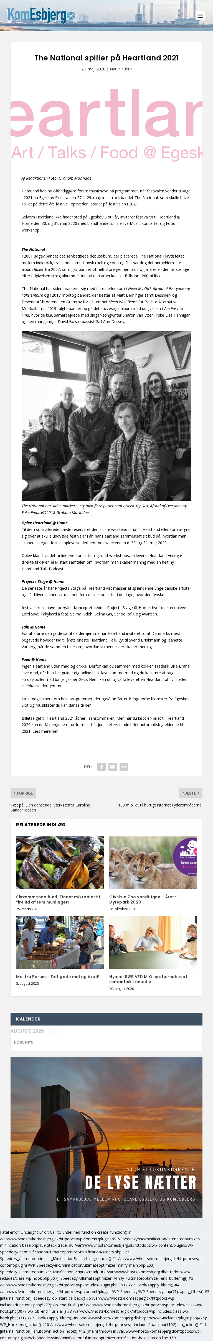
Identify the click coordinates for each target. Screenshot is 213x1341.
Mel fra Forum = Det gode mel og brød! (58, 976)
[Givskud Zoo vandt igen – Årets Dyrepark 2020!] (153, 862)
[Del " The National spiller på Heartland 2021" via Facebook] (101, 766)
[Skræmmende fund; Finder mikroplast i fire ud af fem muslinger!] (60, 862)
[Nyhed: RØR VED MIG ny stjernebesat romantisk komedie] (153, 942)
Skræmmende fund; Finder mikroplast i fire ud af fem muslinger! (58, 899)
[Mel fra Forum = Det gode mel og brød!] (60, 942)
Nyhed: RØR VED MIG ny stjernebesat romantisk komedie (148, 979)
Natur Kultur (121, 69)
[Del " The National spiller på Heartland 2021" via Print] (123, 766)
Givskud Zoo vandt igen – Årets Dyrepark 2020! (143, 899)
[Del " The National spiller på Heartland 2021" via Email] (112, 766)
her (55, 731)
